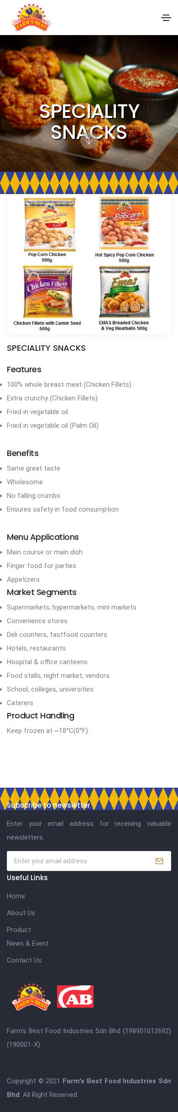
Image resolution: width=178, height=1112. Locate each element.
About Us (21, 913)
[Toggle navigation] (166, 18)
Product (19, 930)
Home (16, 896)
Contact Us (24, 960)
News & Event (28, 943)
